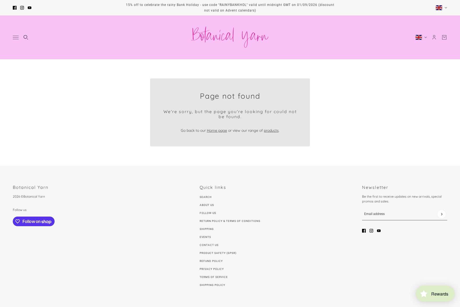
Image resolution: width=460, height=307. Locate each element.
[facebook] (15, 8)
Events (205, 237)
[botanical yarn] (230, 37)
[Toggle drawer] (16, 37)
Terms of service (214, 277)
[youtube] (29, 8)
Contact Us (209, 245)
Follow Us (208, 213)
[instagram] (22, 8)
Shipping (207, 229)
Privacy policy (212, 269)
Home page (217, 130)
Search (206, 197)
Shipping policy (212, 285)
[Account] (434, 37)
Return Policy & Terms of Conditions (230, 221)
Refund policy (211, 261)
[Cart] (444, 37)
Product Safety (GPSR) (218, 253)
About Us (207, 205)
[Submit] (441, 214)
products (271, 130)
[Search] (26, 37)
